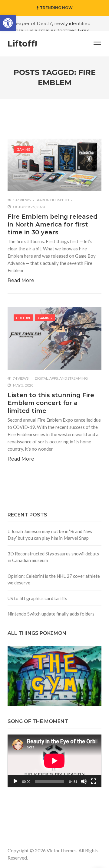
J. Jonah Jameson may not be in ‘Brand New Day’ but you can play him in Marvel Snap (50, 535)
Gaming (24, 149)
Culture (23, 318)
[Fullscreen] (94, 781)
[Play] (15, 781)
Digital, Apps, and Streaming (61, 378)
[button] (8, 23)
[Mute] (84, 781)
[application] (54, 761)
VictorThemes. (62, 850)
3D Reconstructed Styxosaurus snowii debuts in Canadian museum (53, 557)
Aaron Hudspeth (53, 200)
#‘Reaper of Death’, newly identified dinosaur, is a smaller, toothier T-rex (49, 27)
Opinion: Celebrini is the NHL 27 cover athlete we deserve (54, 579)
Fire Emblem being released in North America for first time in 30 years (52, 224)
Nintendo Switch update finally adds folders (51, 613)
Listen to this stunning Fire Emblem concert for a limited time (51, 402)
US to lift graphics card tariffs (37, 598)
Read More (21, 280)
